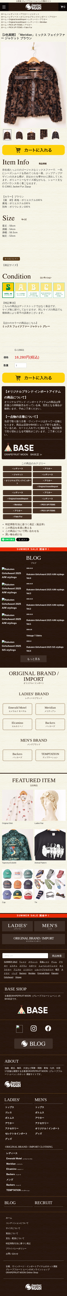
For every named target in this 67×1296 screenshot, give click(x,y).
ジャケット (34, 14)
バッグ (14, 973)
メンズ (9, 1179)
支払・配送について (15, 1238)
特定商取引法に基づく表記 (18, 1243)
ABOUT (12, 1061)
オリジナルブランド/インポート (33, 17)
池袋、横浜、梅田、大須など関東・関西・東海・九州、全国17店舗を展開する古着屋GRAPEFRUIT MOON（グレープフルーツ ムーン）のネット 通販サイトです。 (33, 1071)
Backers (22, 973)
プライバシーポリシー (16, 1248)
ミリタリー (28, 969)
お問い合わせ (12, 1254)
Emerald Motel (43, 973)
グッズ (8, 1139)
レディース (13, 14)
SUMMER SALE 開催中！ (33, 549)
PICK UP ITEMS (15, 25)
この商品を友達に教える (18, 527)
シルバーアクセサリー (44, 969)
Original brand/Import (17, 19)
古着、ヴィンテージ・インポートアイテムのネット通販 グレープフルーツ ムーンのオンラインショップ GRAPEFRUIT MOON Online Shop (32, 1269)
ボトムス (9, 1118)
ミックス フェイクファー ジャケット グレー (26, 326)
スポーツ (32, 966)
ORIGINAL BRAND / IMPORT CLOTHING (29, 1146)
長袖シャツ (44, 962)
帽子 (57, 969)
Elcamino (15, 1169)
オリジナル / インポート (47, 1128)
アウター (24, 14)
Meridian (43, 22)
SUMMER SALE (10, 962)
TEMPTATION (18, 1190)
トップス (9, 1107)
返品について (12, 1233)
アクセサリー (12, 1128)
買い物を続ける (13, 534)
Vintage (18, 977)
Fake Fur (28, 27)
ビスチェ (13, 966)
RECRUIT (43, 1203)
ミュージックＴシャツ (47, 966)
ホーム (4, 14)
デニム (54, 962)
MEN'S (41, 1100)
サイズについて (13, 1228)
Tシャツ (22, 962)
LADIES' (12, 1100)
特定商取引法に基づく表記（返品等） (25, 524)
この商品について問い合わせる (22, 531)
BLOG (10, 1203)
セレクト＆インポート (16, 1133)
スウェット (33, 962)
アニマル (17, 969)
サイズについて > (11, 259)
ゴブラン (23, 966)
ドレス (8, 1112)
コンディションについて (17, 1223)
